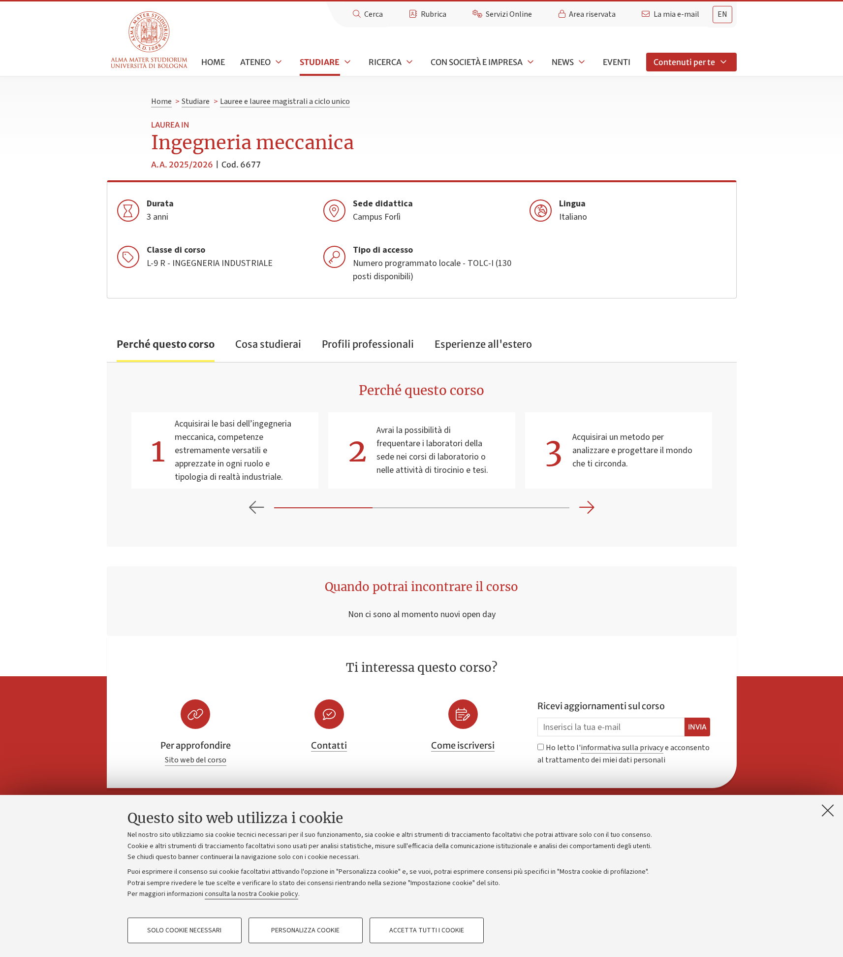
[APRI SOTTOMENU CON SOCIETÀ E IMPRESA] (529, 62)
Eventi (616, 62)
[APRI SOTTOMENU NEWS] (581, 62)
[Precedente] (256, 507)
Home (213, 62)
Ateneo (255, 62)
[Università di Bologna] (150, 40)
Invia (697, 727)
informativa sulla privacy (622, 747)
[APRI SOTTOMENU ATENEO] (277, 62)
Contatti (329, 745)
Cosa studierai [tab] (268, 344)
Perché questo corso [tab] (166, 344)
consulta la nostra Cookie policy (251, 894)
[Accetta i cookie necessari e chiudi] (828, 810)
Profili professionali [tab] (368, 344)
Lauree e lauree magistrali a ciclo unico (285, 101)
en (722, 14)
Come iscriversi (463, 745)
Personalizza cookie (305, 930)
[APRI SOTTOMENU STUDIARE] (346, 62)
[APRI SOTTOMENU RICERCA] (408, 62)
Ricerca (385, 62)
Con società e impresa (477, 62)
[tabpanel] (422, 454)
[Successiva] (586, 507)
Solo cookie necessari (184, 930)
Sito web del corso (195, 760)
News (563, 62)
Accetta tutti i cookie (426, 930)
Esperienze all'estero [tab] (483, 344)
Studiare (320, 62)
